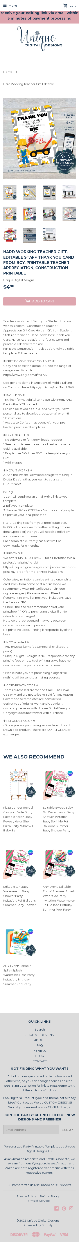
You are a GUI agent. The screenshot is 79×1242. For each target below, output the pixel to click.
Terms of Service (38, 1200)
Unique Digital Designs (43, 1220)
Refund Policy (49, 1196)
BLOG (39, 1056)
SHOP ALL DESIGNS (39, 1035)
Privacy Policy (26, 1196)
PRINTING (39, 1050)
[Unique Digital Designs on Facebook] (56, 1209)
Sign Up (67, 1129)
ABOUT (39, 1040)
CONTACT (39, 1061)
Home (7, 71)
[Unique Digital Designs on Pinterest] (64, 1209)
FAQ (39, 1045)
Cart (72, 5)
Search (39, 1029)
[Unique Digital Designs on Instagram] (71, 1209)
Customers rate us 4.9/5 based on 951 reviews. (39, 1185)
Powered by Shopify (37, 1225)
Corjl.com (51, 1090)
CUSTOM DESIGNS (57, 1102)
